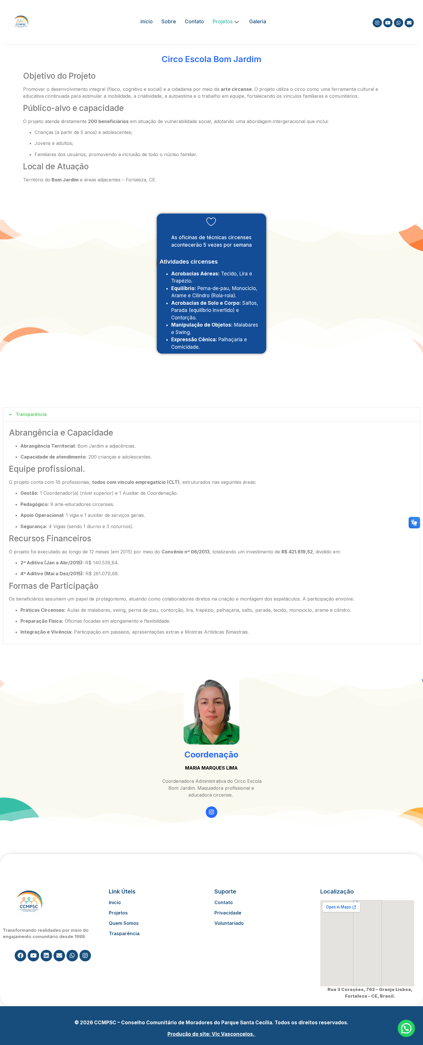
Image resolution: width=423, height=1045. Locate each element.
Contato (194, 21)
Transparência (31, 414)
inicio (146, 21)
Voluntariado (229, 923)
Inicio (115, 902)
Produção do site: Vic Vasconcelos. (211, 1034)
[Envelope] (409, 22)
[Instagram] (377, 22)
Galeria (257, 21)
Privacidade (227, 913)
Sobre (168, 21)
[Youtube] (387, 22)
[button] (211, 414)
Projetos (223, 21)
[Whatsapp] (398, 22)
